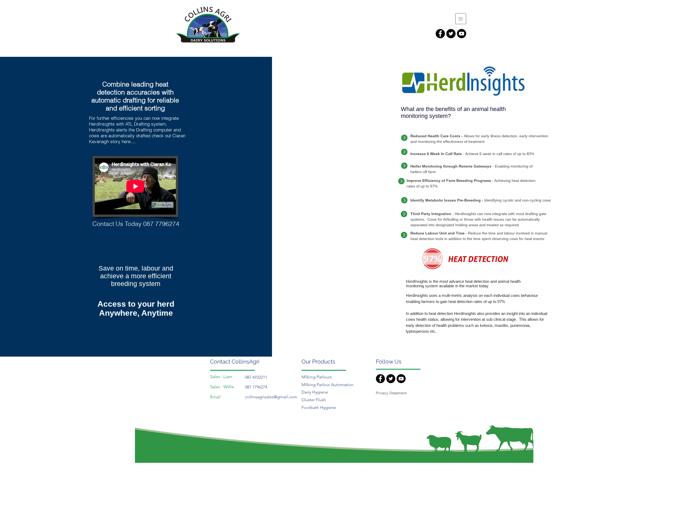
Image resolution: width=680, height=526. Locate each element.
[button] (460, 18)
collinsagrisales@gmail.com (271, 396)
